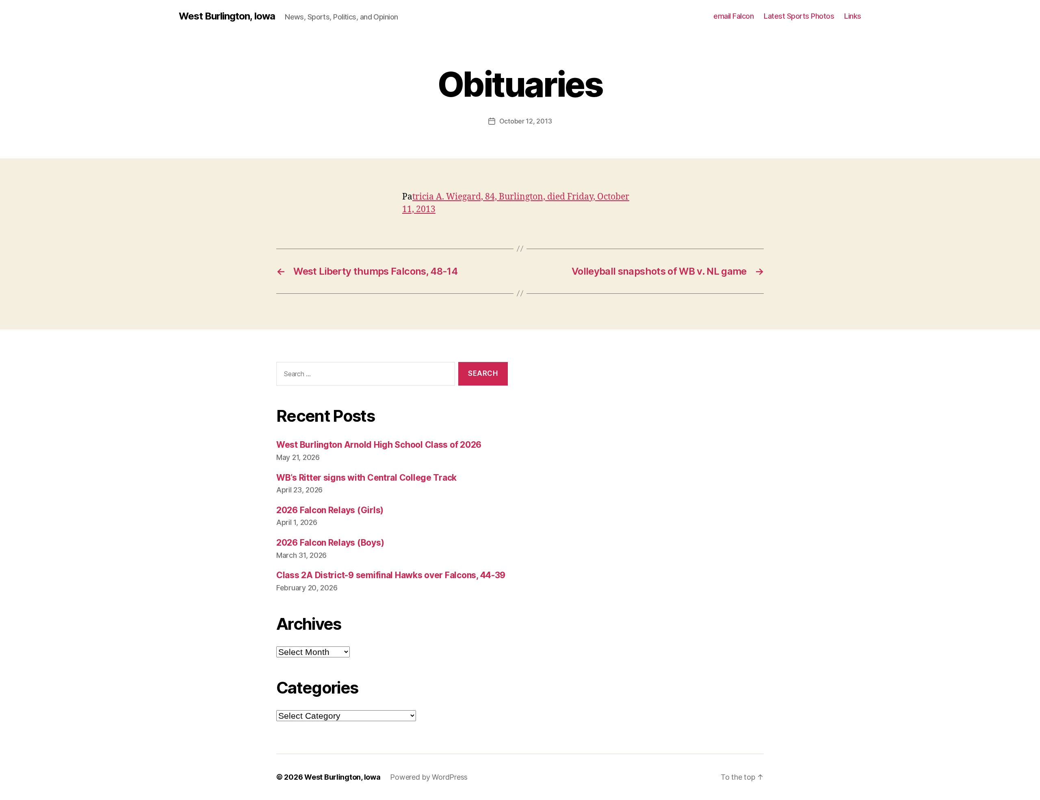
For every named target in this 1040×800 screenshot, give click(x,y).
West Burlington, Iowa (227, 16)
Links (852, 16)
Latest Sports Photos (799, 16)
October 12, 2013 (525, 121)
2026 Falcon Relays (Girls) (330, 510)
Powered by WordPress (429, 777)
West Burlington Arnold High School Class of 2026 (378, 445)
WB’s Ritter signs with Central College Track (366, 478)
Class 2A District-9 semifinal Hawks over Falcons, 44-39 (390, 575)
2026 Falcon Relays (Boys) (330, 543)
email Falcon (733, 16)
